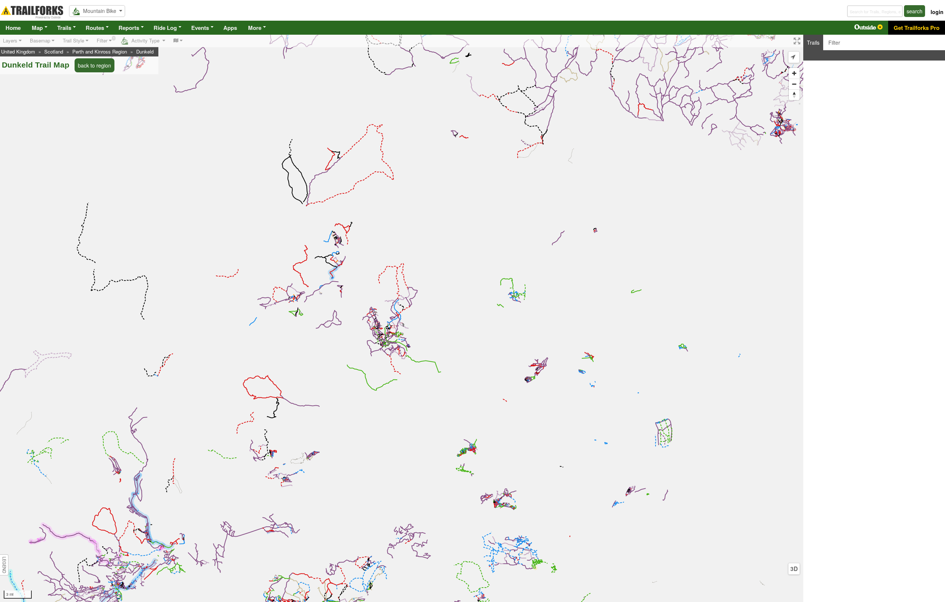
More (254, 28)
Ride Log (165, 28)
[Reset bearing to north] (794, 94)
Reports (128, 28)
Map (37, 28)
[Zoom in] (794, 73)
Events (200, 28)
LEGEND (4, 565)
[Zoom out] (794, 84)
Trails (64, 28)
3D (794, 569)
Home (13, 28)
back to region (94, 65)
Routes (95, 28)
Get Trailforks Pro (916, 28)
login (937, 12)
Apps (230, 28)
